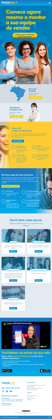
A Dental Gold (31, 382)
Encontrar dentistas (35, 98)
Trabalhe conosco (31, 398)
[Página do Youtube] (11, 391)
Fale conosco (30, 396)
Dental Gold (10, 2)
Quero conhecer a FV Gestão (10, 186)
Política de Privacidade (32, 389)
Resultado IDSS (30, 386)
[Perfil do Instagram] (3, 391)
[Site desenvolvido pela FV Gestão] (49, 417)
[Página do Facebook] (7, 391)
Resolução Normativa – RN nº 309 (34, 388)
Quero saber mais (17, 141)
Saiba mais (13, 251)
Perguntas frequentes (32, 395)
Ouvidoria (29, 399)
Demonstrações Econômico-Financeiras (36, 385)
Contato (29, 392)
